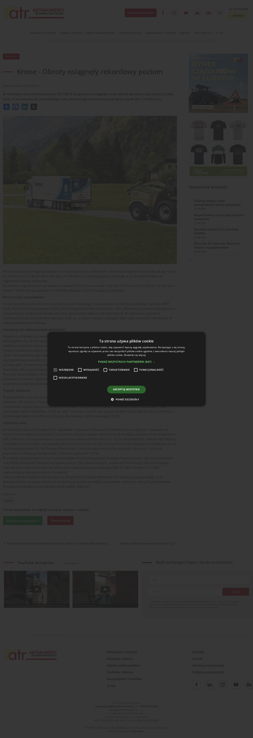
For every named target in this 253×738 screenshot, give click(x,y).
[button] (126, 362)
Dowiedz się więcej (135, 355)
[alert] (126, 369)
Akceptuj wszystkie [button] (126, 389)
